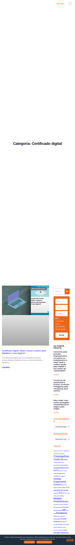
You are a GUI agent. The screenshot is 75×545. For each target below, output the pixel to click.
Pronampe (57, 519)
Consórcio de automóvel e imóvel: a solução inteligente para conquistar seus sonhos (61, 385)
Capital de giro (57, 450)
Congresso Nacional (59, 453)
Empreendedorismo (61, 468)
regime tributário (58, 527)
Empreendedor (64, 465)
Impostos (56, 493)
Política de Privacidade (44, 542)
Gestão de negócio (59, 476)
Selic (61, 530)
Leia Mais (56, 374)
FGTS (56, 470)
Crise (65, 460)
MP (64, 510)
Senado (65, 530)
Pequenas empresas (59, 516)
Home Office (62, 487)
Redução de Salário (63, 524)
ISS (65, 493)
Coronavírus (61, 456)
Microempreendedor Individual (61, 504)
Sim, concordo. (29, 542)
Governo (58, 484)
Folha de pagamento (59, 473)
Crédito (56, 462)
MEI (66, 502)
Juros (68, 493)
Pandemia (61, 513)
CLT (62, 451)
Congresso (67, 451)
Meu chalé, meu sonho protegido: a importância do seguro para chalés (61, 404)
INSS (60, 493)
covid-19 (58, 459)
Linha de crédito (58, 496)
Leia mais (6, 367)
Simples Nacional (61, 533)
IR (63, 493)
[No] (70, 540)
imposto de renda (61, 490)
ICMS (68, 487)
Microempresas (58, 507)
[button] (70, 3)
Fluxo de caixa (63, 470)
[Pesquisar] (67, 291)
